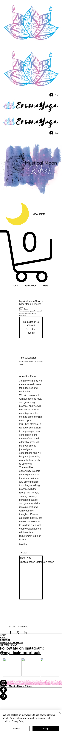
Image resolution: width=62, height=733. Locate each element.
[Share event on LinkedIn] (25, 632)
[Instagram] (31, 683)
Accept (46, 728)
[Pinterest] (31, 696)
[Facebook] (31, 689)
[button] (31, 256)
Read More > (23, 544)
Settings (16, 728)
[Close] (57, 714)
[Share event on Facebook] (10, 632)
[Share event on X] (17, 632)
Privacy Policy (18, 721)
